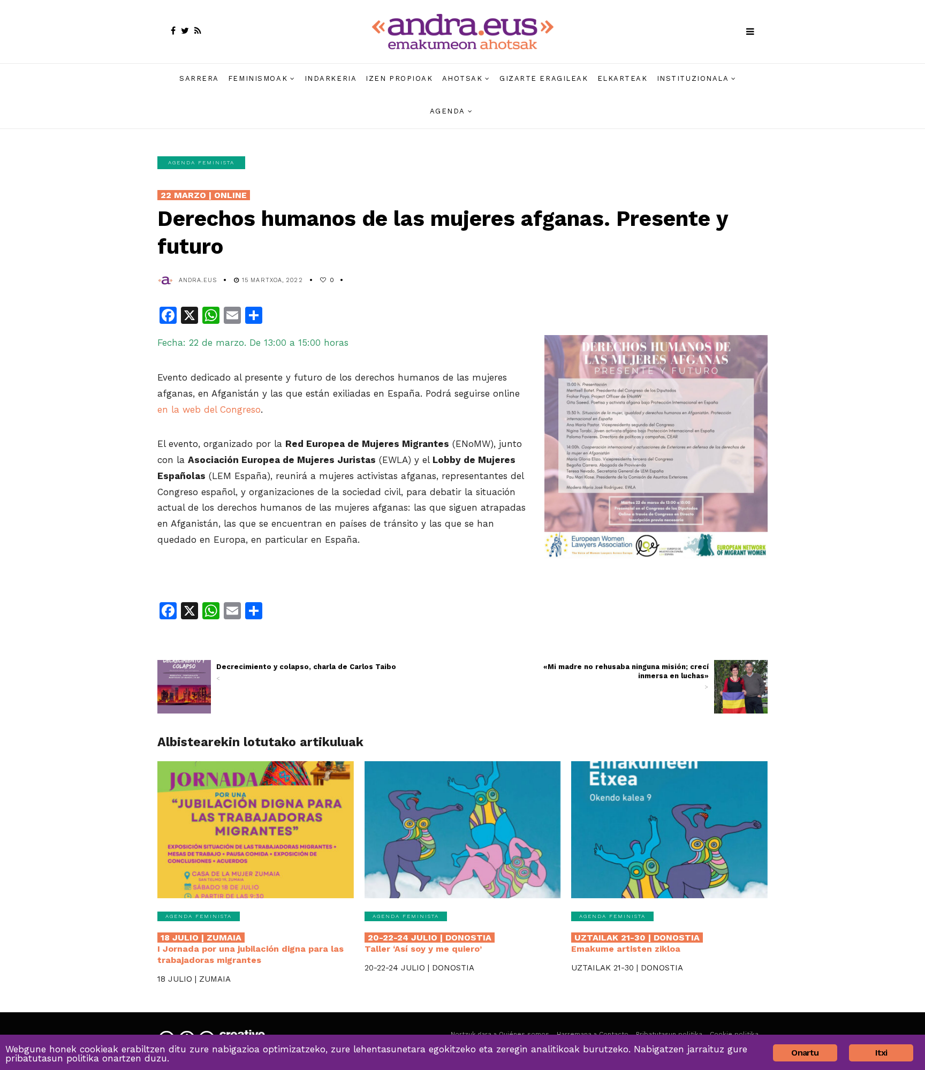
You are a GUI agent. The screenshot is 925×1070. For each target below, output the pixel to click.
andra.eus (198, 280)
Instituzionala (693, 78)
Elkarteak (622, 78)
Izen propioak (399, 78)
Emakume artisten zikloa (635, 943)
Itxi (881, 1053)
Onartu (804, 1053)
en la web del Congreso (209, 409)
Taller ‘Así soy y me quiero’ (428, 943)
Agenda (447, 111)
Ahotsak (462, 78)
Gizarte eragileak (543, 78)
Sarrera (199, 78)
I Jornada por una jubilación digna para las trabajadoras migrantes (250, 948)
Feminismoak (257, 78)
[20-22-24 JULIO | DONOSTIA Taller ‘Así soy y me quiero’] (463, 830)
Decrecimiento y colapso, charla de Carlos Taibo (306, 672)
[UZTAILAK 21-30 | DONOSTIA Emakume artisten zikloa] (669, 830)
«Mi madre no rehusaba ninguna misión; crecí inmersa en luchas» (626, 677)
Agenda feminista (201, 162)
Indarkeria (331, 78)
